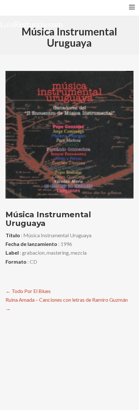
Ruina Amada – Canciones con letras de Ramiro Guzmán (66, 304)
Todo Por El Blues (28, 291)
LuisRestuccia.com (31, 23)
